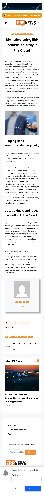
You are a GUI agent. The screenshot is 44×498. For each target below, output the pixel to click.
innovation (9, 327)
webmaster (22, 302)
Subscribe (33, 489)
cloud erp (8, 323)
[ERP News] (22, 23)
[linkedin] (35, 344)
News (30, 337)
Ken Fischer (11, 406)
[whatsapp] (14, 349)
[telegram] (30, 344)
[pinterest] (25, 344)
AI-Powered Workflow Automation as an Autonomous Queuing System (21, 398)
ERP (12, 34)
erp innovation (25, 323)
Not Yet (15, 489)
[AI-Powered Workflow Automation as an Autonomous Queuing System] (22, 378)
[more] (18, 349)
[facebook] (14, 344)
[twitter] (19, 344)
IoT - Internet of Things (24, 34)
